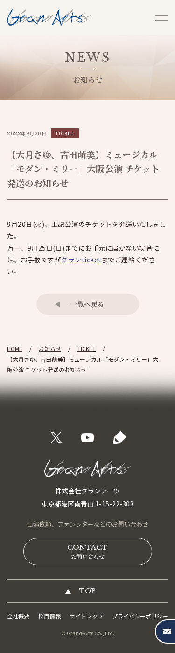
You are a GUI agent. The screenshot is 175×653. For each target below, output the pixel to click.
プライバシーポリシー (140, 616)
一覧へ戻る (87, 304)
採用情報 (49, 616)
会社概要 (18, 616)
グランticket (81, 259)
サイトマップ (86, 616)
